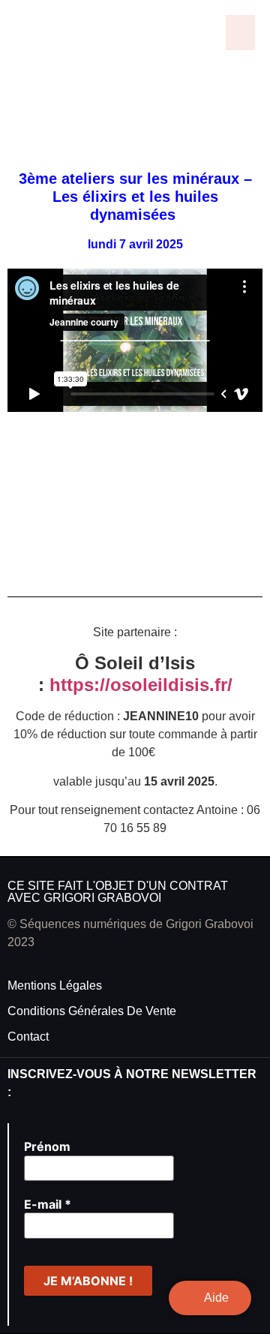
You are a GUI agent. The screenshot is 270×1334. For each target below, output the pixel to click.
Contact (28, 1036)
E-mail (47, 1204)
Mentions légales (55, 985)
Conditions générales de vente (92, 1011)
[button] (241, 32)
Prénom (47, 1146)
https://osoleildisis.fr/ (141, 685)
